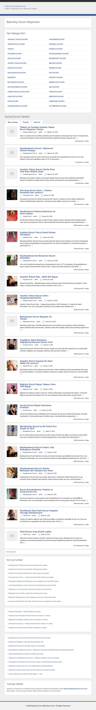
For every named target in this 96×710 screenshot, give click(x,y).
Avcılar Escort (14, 58)
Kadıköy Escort (56, 49)
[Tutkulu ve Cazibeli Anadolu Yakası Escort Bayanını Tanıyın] (12, 136)
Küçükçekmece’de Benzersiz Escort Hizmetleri (37, 257)
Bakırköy (12, 77)
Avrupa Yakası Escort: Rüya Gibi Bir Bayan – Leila (25, 674)
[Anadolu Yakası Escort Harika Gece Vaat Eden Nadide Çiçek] (12, 178)
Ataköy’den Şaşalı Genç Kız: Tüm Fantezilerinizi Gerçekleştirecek (30, 666)
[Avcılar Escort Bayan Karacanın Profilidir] (12, 414)
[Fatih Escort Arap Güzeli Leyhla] (12, 541)
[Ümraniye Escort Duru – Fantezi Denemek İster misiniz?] (12, 199)
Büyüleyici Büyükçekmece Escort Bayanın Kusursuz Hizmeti (28, 597)
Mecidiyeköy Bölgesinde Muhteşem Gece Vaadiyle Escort (28, 581)
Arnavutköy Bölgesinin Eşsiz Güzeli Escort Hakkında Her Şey (29, 585)
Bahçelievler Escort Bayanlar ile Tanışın (36, 318)
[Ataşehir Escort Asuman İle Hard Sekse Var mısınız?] (12, 370)
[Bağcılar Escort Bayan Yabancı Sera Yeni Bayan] (12, 393)
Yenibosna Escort (57, 101)
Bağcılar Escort (15, 68)
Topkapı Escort (55, 92)
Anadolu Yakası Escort (18, 39)
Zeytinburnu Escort (57, 106)
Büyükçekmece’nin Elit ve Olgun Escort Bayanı (24, 593)
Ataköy (11, 49)
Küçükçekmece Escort (59, 54)
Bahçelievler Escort (17, 73)
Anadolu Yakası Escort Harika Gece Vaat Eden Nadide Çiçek (37, 170)
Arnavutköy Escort (16, 44)
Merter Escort (55, 63)
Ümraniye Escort (56, 96)
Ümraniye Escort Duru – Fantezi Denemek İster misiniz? (36, 191)
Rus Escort (54, 73)
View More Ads (11, 552)
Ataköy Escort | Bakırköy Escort (15, 6)
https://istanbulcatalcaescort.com (75, 689)
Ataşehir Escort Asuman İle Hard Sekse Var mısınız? (36, 362)
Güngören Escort (56, 39)
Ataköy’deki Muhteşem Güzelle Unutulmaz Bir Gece (26, 654)
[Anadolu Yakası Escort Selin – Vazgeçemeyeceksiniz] (12, 305)
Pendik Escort (55, 68)
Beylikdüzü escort (16, 82)
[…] (77, 138)
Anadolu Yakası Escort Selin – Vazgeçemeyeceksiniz (35, 297)
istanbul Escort (56, 44)
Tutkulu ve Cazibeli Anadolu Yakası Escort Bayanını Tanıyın (37, 128)
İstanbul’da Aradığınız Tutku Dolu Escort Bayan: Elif (25, 642)
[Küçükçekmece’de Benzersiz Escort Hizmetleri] (12, 265)
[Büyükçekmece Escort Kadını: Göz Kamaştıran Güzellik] (12, 456)
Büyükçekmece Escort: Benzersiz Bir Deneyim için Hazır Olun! (29, 638)
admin (40, 132)
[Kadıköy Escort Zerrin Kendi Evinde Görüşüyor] (12, 241)
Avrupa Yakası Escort (17, 63)
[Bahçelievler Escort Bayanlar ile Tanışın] (12, 326)
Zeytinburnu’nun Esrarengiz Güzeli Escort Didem (25, 589)
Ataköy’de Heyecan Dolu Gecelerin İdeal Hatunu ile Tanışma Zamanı (31, 670)
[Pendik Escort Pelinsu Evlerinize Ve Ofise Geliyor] (12, 220)
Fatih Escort (13, 101)
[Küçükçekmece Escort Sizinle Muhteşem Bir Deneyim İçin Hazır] (12, 477)
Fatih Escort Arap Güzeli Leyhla (35, 531)
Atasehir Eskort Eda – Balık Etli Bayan (39, 277)
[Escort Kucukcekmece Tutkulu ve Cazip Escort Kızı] (12, 499)
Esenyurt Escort (15, 96)
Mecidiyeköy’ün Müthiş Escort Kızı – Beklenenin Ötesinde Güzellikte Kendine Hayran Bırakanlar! (41, 650)
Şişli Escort (54, 87)
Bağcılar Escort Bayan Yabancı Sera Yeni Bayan (38, 385)
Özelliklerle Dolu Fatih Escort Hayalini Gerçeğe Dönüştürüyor (39, 511)
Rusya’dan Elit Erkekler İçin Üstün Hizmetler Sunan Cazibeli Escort (31, 601)
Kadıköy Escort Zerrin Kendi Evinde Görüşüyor (37, 233)
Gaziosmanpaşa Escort (18, 106)
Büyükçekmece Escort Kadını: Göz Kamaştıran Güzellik (37, 448)
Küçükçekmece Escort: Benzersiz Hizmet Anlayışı (36, 149)
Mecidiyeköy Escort (57, 58)
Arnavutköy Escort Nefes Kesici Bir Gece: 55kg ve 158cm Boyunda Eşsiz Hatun (35, 662)
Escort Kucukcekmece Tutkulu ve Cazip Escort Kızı (36, 490)
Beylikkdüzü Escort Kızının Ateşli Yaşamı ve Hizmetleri (26, 646)
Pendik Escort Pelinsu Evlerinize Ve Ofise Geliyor (37, 212)
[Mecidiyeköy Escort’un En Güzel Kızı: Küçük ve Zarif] (12, 435)
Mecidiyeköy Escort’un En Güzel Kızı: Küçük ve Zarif (38, 427)
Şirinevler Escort (57, 82)
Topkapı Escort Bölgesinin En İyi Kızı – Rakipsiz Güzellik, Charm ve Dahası (33, 658)
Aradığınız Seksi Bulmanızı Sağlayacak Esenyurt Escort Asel (36, 341)
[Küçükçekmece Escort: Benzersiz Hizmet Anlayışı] (12, 157)
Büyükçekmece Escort (17, 87)
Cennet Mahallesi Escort (19, 92)
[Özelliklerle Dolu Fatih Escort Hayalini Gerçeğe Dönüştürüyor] (12, 520)
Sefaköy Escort (56, 77)
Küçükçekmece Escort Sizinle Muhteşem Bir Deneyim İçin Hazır (36, 469)
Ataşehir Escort (15, 54)
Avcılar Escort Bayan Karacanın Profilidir (35, 406)
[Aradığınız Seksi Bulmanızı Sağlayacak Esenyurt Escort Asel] (12, 349)
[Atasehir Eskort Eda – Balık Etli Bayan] (12, 286)
